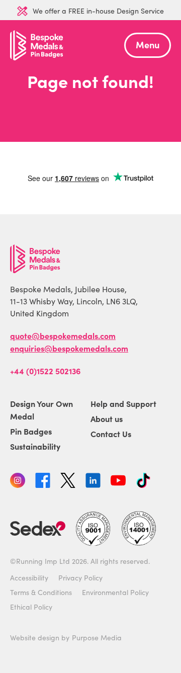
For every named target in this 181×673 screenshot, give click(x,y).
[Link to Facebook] (42, 482)
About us (106, 418)
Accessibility (29, 577)
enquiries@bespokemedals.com (69, 348)
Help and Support (123, 403)
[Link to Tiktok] (143, 482)
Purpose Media (97, 637)
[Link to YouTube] (118, 482)
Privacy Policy (80, 577)
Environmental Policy (115, 592)
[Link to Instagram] (17, 482)
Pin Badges (31, 431)
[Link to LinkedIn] (93, 482)
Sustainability (35, 446)
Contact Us (110, 433)
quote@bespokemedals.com (63, 335)
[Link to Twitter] (67, 482)
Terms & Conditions (41, 592)
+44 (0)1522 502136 (45, 370)
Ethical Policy (31, 607)
